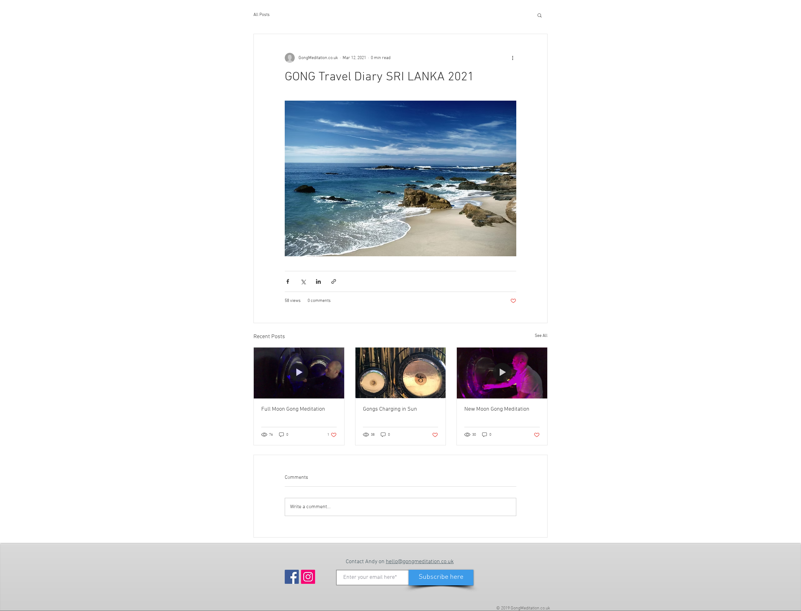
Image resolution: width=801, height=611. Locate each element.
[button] (540, 15)
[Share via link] (334, 281)
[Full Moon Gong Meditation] (299, 373)
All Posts (261, 15)
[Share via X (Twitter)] (303, 281)
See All (541, 335)
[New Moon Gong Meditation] (502, 373)
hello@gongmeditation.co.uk (420, 561)
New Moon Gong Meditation (496, 409)
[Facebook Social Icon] (292, 577)
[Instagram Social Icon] (308, 577)
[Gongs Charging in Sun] (400, 373)
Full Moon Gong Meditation (293, 409)
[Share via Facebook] (288, 281)
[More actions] (512, 58)
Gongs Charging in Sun (390, 409)
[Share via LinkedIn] (318, 281)
